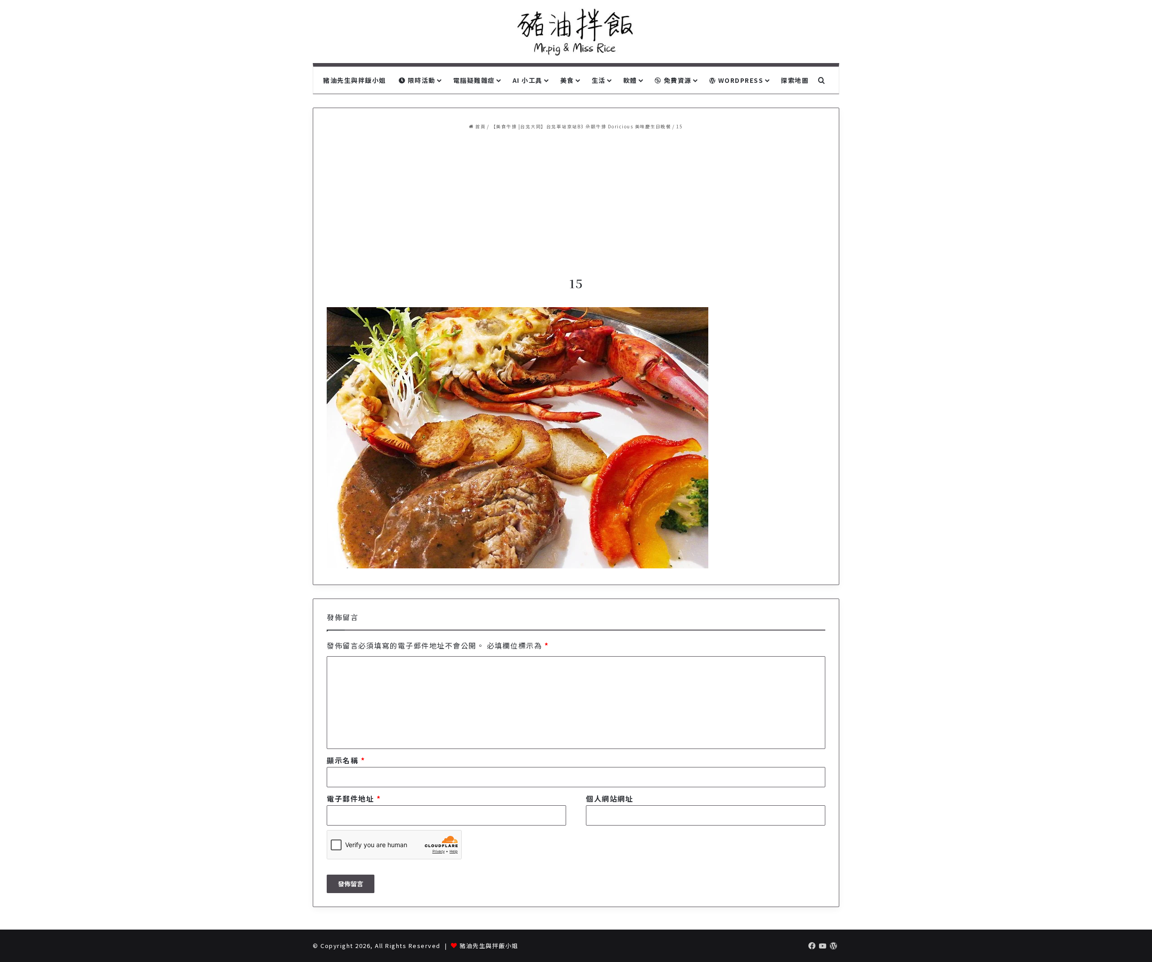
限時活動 (420, 80)
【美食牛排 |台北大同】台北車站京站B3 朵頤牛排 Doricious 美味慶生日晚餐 (581, 126)
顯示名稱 (346, 760)
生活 (599, 80)
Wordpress (739, 80)
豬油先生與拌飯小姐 (354, 80)
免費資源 (677, 80)
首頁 (480, 126)
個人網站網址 (609, 798)
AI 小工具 (528, 80)
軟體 (630, 80)
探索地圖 (795, 80)
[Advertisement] (576, 203)
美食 (567, 80)
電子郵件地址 (354, 798)
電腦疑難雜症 (474, 80)
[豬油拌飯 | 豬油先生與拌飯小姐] (576, 32)
